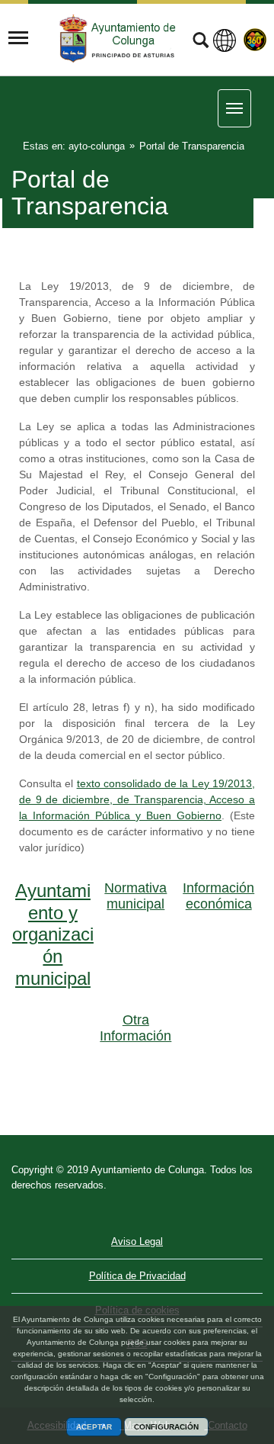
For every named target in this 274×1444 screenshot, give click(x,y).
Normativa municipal (135, 896)
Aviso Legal (137, 1241)
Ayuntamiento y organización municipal (53, 934)
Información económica (218, 896)
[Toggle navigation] (18, 38)
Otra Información (135, 1028)
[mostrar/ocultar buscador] (200, 42)
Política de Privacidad (137, 1276)
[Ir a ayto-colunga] (119, 38)
